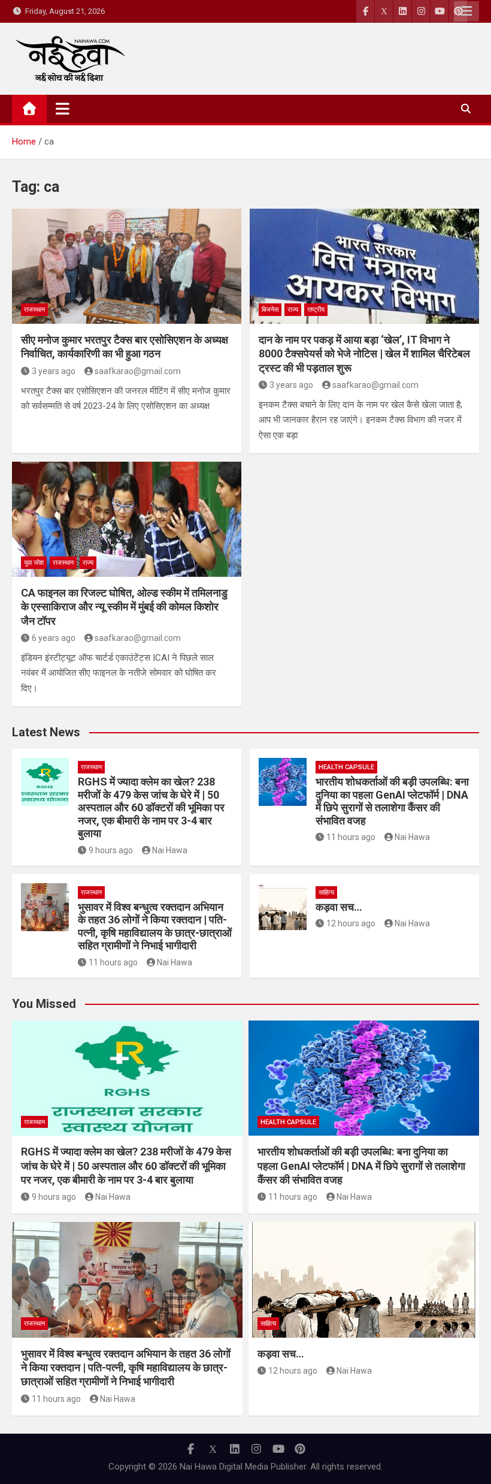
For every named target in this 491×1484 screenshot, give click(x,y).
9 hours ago (111, 850)
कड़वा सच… (339, 907)
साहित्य (326, 892)
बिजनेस (270, 310)
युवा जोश (34, 563)
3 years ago (53, 371)
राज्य (292, 310)
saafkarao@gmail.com (138, 371)
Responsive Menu (466, 11)
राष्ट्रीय (316, 310)
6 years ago (53, 638)
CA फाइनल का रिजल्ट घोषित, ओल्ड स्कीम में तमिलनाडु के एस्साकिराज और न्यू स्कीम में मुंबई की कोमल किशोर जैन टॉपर (124, 606)
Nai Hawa (169, 850)
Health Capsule (346, 767)
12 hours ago (350, 923)
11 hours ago (350, 837)
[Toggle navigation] (62, 108)
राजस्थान (34, 310)
